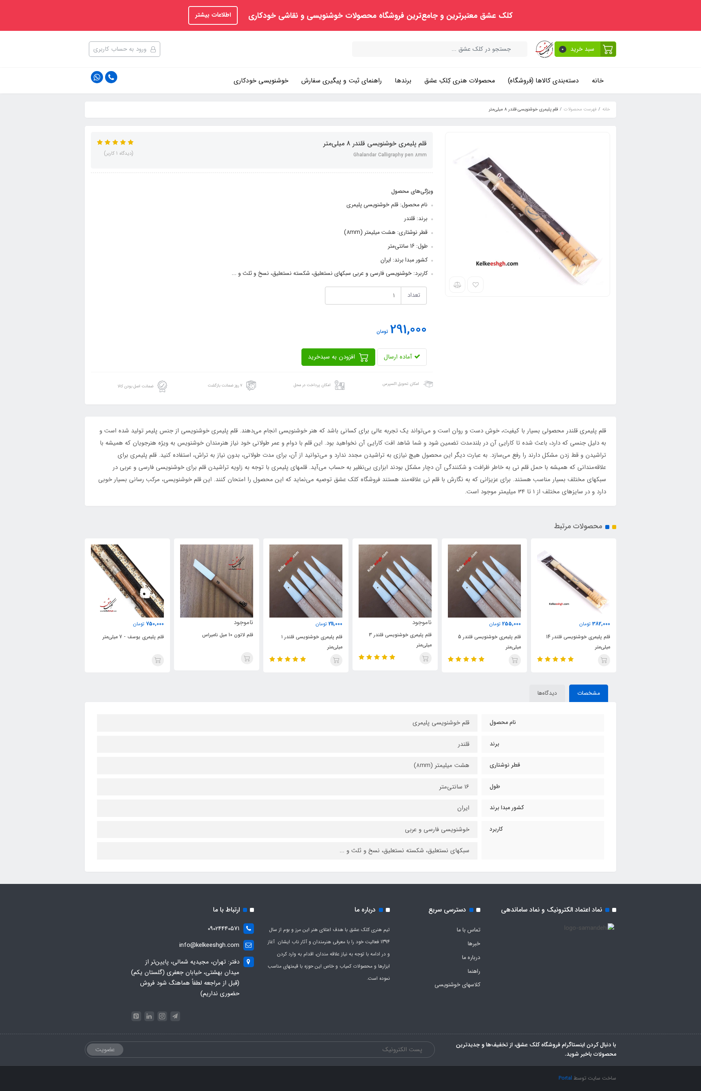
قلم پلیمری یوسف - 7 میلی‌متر (133, 637)
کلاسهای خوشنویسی (457, 984)
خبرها (474, 943)
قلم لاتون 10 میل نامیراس (227, 635)
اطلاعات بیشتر (213, 15)
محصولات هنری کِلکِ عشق (459, 81)
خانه (598, 81)
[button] (586, 49)
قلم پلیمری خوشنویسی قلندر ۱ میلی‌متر (311, 642)
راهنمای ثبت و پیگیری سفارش (341, 81)
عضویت (105, 1049)
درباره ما (471, 957)
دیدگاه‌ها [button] (547, 693)
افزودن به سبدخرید (332, 357)
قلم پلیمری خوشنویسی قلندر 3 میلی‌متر (400, 640)
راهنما (474, 971)
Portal (565, 1078)
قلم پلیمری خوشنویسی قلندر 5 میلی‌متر (489, 642)
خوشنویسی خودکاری (261, 81)
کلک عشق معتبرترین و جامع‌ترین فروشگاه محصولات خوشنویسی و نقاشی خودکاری (379, 16)
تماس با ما (468, 929)
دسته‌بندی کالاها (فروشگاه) (543, 81)
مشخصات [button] (588, 693)
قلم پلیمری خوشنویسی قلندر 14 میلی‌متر (578, 642)
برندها (403, 81)
